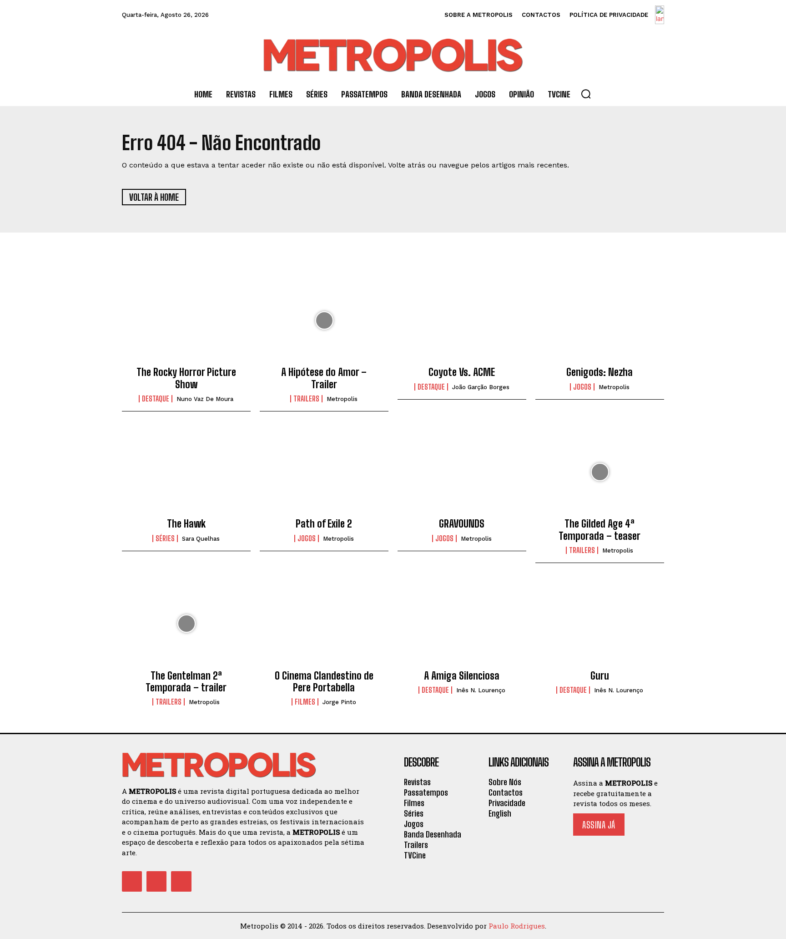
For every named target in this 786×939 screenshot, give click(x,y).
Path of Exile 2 (324, 524)
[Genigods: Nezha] (599, 320)
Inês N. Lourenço (480, 690)
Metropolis (342, 399)
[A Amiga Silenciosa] (462, 623)
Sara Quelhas (201, 538)
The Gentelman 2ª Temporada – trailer (186, 682)
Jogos (582, 387)
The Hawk (186, 524)
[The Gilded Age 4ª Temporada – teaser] (599, 472)
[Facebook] (132, 881)
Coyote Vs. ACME (461, 372)
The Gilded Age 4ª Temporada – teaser (599, 530)
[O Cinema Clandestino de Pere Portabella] (324, 623)
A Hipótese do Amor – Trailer (324, 378)
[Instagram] (156, 881)
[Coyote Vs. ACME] (462, 320)
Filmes (305, 702)
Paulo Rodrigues (517, 925)
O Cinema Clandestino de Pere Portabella (324, 682)
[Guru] (599, 623)
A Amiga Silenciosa (461, 676)
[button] (586, 94)
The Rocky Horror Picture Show (186, 378)
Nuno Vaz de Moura (204, 399)
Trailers (306, 398)
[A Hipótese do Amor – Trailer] (324, 320)
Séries (165, 538)
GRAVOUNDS (461, 524)
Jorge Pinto (339, 702)
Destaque (155, 398)
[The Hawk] (186, 472)
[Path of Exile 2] (324, 472)
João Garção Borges (480, 387)
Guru (599, 676)
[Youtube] (181, 881)
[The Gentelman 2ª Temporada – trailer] (186, 623)
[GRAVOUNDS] (462, 472)
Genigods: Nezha (599, 372)
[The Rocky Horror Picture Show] (186, 320)
